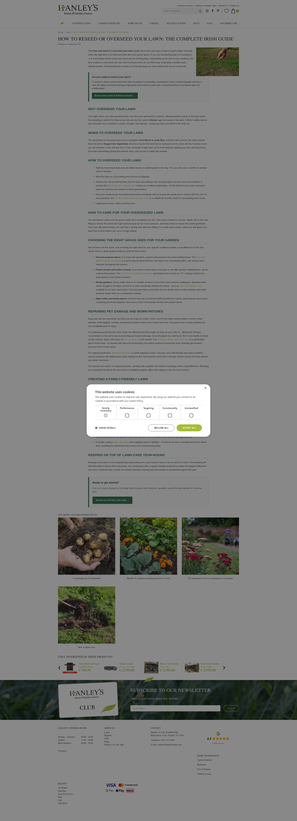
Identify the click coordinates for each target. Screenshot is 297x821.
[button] (105, 428)
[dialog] (148, 410)
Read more (150, 400)
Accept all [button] (189, 427)
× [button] (205, 388)
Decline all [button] (161, 427)
